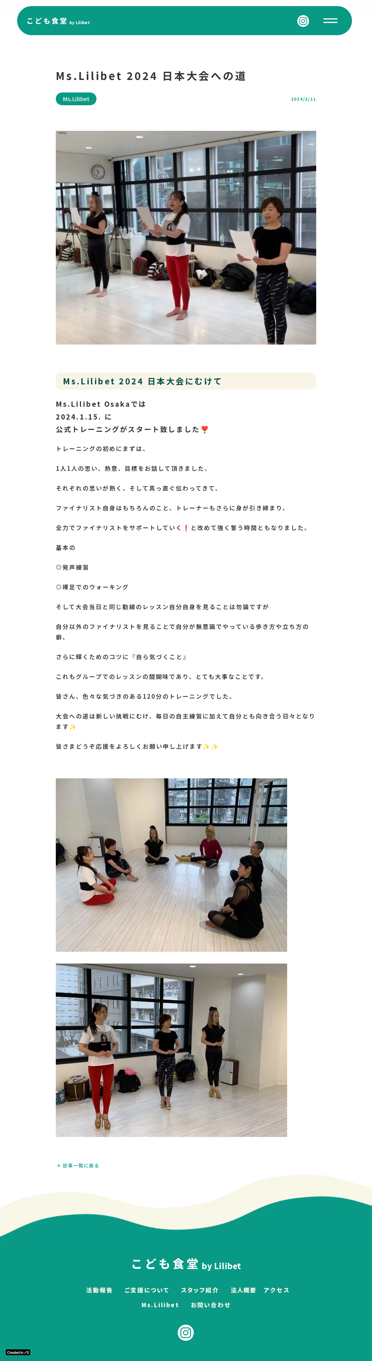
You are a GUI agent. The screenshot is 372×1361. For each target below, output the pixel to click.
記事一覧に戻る (81, 1165)
